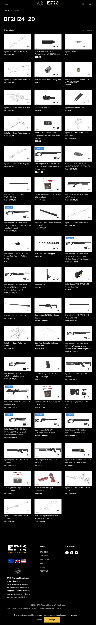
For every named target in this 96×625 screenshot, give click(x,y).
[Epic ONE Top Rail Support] (48, 243)
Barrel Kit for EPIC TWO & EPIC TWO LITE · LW (16, 195)
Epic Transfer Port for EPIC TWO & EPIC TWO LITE (77, 80)
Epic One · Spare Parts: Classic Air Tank (16, 517)
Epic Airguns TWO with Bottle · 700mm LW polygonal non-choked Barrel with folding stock (77, 256)
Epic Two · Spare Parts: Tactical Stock (77, 489)
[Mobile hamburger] (7, 3)
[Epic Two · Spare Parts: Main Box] (17, 97)
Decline (39, 620)
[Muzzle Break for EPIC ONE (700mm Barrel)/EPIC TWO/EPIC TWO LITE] (48, 123)
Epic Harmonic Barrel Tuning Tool (48, 80)
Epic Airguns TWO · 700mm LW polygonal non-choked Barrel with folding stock (48, 166)
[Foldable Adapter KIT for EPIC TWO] (78, 392)
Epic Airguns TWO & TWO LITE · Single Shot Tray (77, 285)
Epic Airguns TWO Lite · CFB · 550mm (46, 461)
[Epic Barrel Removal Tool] (78, 97)
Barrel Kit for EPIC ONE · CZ (15, 315)
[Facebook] (66, 552)
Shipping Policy (33, 608)
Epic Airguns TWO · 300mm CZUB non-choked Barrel (15, 374)
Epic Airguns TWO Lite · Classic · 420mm (17, 461)
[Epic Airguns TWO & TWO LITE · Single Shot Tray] (78, 274)
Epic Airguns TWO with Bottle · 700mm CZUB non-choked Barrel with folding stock (16, 287)
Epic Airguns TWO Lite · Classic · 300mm (47, 316)
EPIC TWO (44, 556)
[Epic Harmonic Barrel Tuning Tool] (48, 69)
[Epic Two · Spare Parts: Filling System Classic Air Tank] (48, 506)
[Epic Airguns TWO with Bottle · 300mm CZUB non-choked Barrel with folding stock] (17, 420)
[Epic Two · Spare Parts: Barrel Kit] (17, 69)
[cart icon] (89, 3)
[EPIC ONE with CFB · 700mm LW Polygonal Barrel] (17, 392)
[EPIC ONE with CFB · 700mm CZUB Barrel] (78, 184)
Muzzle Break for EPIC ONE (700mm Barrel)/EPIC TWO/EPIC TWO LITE (47, 135)
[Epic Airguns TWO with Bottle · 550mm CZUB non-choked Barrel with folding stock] (17, 213)
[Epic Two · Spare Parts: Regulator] (17, 123)
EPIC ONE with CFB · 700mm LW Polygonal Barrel (17, 403)
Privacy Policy (11, 608)
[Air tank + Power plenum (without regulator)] (48, 212)
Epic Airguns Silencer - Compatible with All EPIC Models (47, 52)
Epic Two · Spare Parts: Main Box (17, 108)
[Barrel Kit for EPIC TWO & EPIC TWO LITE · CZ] (78, 305)
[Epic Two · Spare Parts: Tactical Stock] (78, 478)
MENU (43, 546)
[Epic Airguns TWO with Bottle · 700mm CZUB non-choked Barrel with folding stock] (17, 275)
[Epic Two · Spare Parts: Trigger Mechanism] (78, 123)
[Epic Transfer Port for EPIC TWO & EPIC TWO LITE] (78, 69)
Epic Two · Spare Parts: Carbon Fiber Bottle (47, 344)
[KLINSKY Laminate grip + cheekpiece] (48, 478)
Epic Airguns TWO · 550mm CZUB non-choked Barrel (76, 431)
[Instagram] (71, 552)
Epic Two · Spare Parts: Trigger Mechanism (77, 134)
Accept (52, 620)
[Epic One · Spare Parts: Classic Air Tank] (17, 506)
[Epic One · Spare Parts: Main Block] (17, 333)
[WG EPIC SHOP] (48, 3)
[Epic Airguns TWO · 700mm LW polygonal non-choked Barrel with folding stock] (48, 154)
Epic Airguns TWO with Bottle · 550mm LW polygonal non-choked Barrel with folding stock (77, 346)
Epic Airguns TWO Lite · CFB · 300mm (76, 375)
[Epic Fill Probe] (78, 41)
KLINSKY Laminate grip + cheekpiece (44, 489)
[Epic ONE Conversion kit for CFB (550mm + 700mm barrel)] (78, 450)
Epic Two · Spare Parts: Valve (15, 52)
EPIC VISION (45, 560)
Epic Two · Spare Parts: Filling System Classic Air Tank (46, 517)
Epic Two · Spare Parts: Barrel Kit (17, 80)
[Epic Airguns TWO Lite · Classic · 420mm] (17, 450)
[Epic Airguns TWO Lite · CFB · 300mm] (78, 364)
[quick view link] (28, 46)
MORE (42, 563)
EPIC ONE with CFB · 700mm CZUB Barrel (76, 195)
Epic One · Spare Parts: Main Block (15, 344)
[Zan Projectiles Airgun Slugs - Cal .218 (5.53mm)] (48, 392)
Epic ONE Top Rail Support (45, 254)
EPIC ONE (44, 552)
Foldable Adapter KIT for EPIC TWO (76, 403)
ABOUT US (44, 571)
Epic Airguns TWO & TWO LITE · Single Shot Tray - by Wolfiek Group (16, 256)
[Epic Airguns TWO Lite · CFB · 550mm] (48, 450)
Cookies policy (22, 608)
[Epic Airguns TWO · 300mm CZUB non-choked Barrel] (17, 364)
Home (6, 10)
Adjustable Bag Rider (43, 108)
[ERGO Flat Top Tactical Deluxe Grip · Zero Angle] (48, 364)
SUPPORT (44, 567)
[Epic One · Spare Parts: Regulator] (17, 154)
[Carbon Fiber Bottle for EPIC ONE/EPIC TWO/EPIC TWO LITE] (78, 154)
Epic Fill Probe (70, 52)
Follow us (69, 546)
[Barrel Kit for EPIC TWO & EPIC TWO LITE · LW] (17, 184)
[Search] (83, 3)
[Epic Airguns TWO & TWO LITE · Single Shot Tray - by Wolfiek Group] (17, 243)
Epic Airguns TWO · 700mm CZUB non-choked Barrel (45, 431)
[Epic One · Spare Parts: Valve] (78, 212)
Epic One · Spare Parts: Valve (76, 223)
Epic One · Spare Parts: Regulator (17, 164)
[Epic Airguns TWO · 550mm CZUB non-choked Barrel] (78, 420)
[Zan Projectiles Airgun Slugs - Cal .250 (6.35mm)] (48, 184)
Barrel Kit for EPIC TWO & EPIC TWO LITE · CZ (77, 316)
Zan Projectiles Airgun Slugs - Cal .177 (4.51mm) (17, 489)
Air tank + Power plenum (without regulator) (48, 223)
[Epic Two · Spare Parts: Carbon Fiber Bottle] (48, 333)
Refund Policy (44, 608)
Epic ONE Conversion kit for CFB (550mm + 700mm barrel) (78, 461)
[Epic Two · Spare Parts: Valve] (17, 41)
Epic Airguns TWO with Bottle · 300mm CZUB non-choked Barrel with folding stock (16, 432)
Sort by (89, 30)
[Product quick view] (58, 46)
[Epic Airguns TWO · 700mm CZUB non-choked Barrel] (48, 420)
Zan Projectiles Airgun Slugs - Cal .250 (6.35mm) (48, 195)
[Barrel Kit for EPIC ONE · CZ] (17, 305)
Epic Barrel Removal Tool (74, 108)
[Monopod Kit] (48, 274)
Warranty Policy (55, 608)
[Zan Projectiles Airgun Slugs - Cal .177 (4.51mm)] (17, 478)
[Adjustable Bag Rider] (48, 97)
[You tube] (76, 552)
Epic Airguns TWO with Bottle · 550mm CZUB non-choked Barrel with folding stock (17, 225)
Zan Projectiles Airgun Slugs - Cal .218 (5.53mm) (48, 403)
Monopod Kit (40, 284)
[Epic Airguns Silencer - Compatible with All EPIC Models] (48, 41)
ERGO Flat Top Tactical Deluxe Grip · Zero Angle (46, 375)
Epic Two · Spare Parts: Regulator (17, 133)
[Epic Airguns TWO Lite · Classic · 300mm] (48, 305)
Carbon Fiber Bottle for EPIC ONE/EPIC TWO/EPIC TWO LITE (77, 164)
